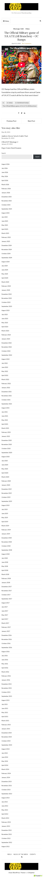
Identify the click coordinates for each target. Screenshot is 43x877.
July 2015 (5, 704)
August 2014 (5, 749)
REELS (9, 854)
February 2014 (6, 773)
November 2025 (7, 201)
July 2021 (5, 412)
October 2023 (6, 302)
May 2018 (5, 566)
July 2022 (5, 363)
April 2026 (5, 180)
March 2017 (5, 623)
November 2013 (7, 785)
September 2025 (7, 209)
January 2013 (6, 826)
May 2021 (5, 420)
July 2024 (5, 266)
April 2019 (5, 521)
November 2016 (7, 639)
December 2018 (7, 538)
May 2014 (5, 761)
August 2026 (5, 164)
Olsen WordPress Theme (16, 872)
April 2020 (5, 473)
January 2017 (6, 631)
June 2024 (5, 270)
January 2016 (6, 680)
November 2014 (7, 737)
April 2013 (5, 814)
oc (3, 103)
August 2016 (5, 651)
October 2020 (6, 448)
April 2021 (5, 424)
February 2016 (6, 676)
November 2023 (7, 298)
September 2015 (7, 696)
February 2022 (6, 383)
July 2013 (5, 802)
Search (4, 153)
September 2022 (7, 355)
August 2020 (5, 456)
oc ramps (10, 103)
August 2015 (5, 700)
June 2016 (5, 660)
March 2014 (5, 769)
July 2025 (5, 217)
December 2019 (7, 489)
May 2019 (5, 517)
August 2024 (5, 262)
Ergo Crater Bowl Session (11, 148)
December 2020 (7, 440)
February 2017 (6, 627)
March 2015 (5, 720)
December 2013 (7, 781)
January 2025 (6, 241)
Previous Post (11, 121)
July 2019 (5, 509)
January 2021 (6, 436)
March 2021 (5, 428)
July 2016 (5, 655)
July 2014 (5, 753)
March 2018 (5, 574)
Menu (6, 21)
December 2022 (7, 343)
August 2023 (5, 310)
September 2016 (7, 647)
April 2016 (5, 668)
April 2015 (5, 716)
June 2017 (5, 611)
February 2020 (6, 481)
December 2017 (7, 586)
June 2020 (5, 465)
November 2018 (7, 542)
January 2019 (6, 534)
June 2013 (5, 806)
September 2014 (7, 745)
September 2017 (7, 599)
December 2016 (7, 635)
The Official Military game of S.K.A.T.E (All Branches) (19, 106)
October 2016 (6, 643)
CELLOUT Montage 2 (10, 142)
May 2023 (5, 322)
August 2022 (5, 359)
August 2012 (5, 846)
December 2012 (7, 830)
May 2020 (5, 469)
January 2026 (6, 192)
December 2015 (7, 684)
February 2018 (6, 578)
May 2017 (5, 615)
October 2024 (6, 253)
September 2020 (7, 452)
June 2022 (5, 367)
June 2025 (5, 221)
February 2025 (6, 237)
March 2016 (5, 672)
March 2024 (5, 282)
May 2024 (5, 274)
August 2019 (5, 505)
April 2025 (5, 229)
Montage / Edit (18, 29)
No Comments (26, 43)
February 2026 (6, 188)
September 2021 (7, 404)
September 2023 (7, 306)
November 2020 (7, 444)
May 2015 (5, 712)
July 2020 (5, 461)
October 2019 (6, 497)
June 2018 (5, 562)
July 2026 (5, 168)
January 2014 (6, 777)
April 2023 (5, 326)
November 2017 (7, 590)
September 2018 (7, 550)
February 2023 (6, 335)
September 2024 (7, 257)
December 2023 (7, 294)
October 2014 (6, 741)
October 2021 (6, 400)
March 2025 (5, 233)
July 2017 (5, 607)
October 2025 (6, 205)
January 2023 (6, 339)
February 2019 (6, 530)
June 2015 (5, 708)
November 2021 (7, 396)
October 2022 (6, 351)
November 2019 (7, 493)
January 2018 (6, 582)
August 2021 (5, 408)
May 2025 (5, 225)
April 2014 (5, 765)
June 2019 (5, 513)
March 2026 (5, 184)
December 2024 (7, 245)
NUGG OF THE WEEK (21, 854)
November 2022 (7, 347)
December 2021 (7, 391)
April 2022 (5, 375)
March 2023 (5, 331)
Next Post (31, 121)
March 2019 (5, 525)
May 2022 (5, 371)
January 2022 (6, 387)
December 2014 (7, 733)
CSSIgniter (31, 872)
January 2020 (6, 485)
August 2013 (5, 798)
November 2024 (7, 249)
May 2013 (5, 810)
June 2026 (5, 172)
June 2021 (5, 416)
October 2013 (6, 789)
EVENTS (33, 854)
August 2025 (5, 213)
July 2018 (5, 558)
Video (27, 29)
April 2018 (5, 570)
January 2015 (6, 729)
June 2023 (5, 318)
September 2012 (7, 842)
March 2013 (5, 818)
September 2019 (7, 501)
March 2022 (5, 379)
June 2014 (5, 757)
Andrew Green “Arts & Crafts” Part (15, 136)
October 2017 (6, 595)
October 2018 (6, 546)
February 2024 (6, 286)
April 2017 (5, 619)
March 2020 (5, 477)
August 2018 (5, 554)
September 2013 (7, 794)
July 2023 (5, 314)
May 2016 (5, 664)
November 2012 (7, 834)
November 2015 (7, 688)
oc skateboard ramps (22, 103)
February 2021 (6, 432)
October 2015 (6, 692)
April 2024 (5, 278)
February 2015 (6, 724)
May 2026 (5, 176)
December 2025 (7, 197)
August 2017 (5, 603)
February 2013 (6, 822)
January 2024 (6, 290)
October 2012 (6, 838)
